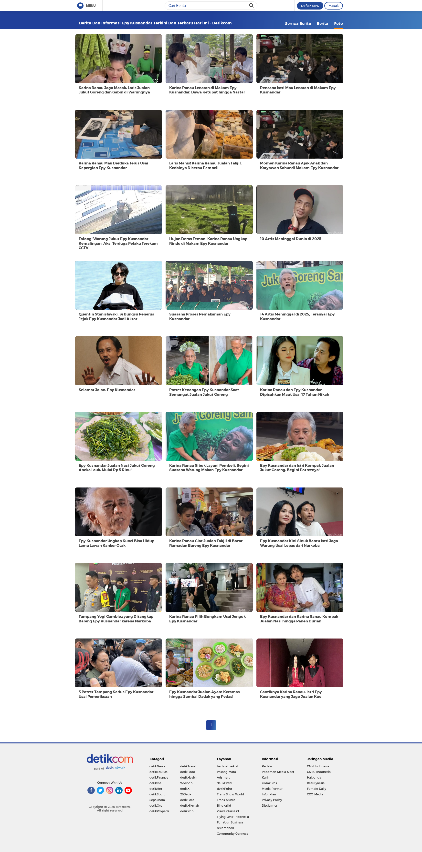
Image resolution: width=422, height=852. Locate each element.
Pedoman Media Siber (278, 772)
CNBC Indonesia (319, 772)
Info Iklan (269, 794)
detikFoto (187, 800)
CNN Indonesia (318, 766)
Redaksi (267, 766)
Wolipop (186, 783)
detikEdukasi (158, 772)
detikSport (157, 794)
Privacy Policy (272, 800)
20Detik (185, 794)
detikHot (155, 789)
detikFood (187, 772)
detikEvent (224, 783)
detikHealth (188, 777)
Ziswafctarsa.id (228, 811)
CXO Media (315, 794)
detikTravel (188, 766)
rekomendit (225, 828)
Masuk (333, 6)
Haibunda (314, 777)
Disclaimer (269, 805)
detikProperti (159, 811)
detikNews (157, 766)
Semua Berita (298, 23)
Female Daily (316, 789)
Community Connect (232, 833)
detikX (185, 789)
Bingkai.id (224, 805)
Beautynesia (316, 783)
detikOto (155, 805)
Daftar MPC (310, 6)
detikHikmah (189, 805)
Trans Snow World (230, 794)
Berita (322, 23)
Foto (338, 23)
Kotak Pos (269, 783)
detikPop (186, 811)
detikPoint (224, 789)
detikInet (156, 783)
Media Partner (272, 789)
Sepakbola (157, 800)
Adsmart (223, 777)
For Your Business (230, 822)
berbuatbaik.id (227, 766)
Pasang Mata (226, 772)
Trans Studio (226, 800)
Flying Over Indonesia (233, 817)
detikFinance (158, 777)
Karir (265, 777)
